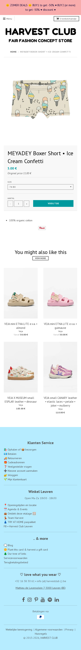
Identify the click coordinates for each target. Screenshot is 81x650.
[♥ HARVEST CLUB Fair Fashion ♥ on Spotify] (50, 599)
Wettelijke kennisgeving (19, 629)
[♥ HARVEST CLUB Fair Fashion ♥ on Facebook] (23, 599)
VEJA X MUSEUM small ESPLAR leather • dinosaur (21, 400)
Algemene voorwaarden (49, 629)
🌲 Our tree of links (15, 553)
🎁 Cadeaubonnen (14, 462)
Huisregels (41, 633)
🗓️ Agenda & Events (16, 509)
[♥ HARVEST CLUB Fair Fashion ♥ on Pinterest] (36, 599)
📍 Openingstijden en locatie (20, 505)
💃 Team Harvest (13, 518)
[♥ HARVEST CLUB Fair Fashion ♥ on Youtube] (43, 599)
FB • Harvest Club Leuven (18, 526)
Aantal (11, 198)
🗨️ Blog (8, 545)
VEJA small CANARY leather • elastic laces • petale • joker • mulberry (60, 401)
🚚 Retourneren (13, 458)
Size (9, 182)
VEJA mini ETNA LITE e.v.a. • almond (20, 326)
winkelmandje (68, 18)
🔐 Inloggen (11, 475)
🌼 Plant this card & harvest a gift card (26, 549)
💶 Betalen (10, 454)
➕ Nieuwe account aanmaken (20, 470)
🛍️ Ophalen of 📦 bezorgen (20, 449)
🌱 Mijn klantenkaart (15, 479)
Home (13, 51)
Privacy (69, 629)
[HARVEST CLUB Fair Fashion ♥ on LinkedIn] (57, 599)
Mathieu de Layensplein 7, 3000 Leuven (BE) (41, 588)
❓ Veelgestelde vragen (18, 466)
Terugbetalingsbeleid (16, 562)
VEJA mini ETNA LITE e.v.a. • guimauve (60, 326)
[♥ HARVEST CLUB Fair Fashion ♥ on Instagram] (30, 599)
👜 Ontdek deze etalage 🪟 (20, 513)
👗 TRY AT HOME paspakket (20, 522)
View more (40, 258)
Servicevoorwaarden (15, 558)
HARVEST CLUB (49, 637)
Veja (21, 331)
